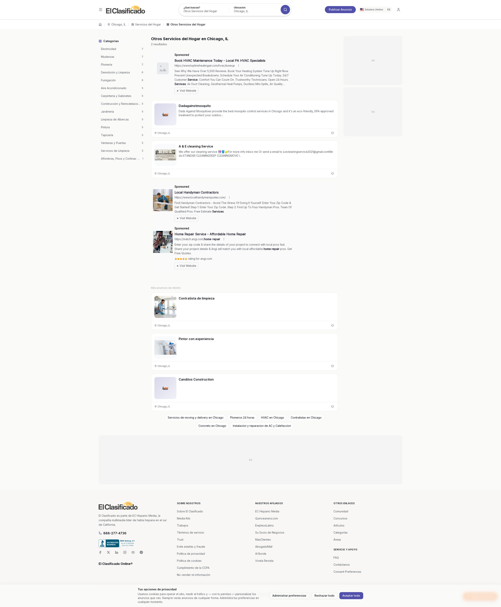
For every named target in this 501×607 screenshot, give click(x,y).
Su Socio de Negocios (269, 532)
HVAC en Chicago (272, 417)
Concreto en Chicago (212, 425)
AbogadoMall (263, 546)
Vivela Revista (264, 560)
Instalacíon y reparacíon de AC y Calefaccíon (262, 425)
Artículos (338, 525)
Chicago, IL (118, 24)
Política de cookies (189, 560)
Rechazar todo (324, 595)
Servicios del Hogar (148, 24)
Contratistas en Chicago (306, 417)
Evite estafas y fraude (191, 546)
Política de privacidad (191, 553)
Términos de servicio (190, 532)
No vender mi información (193, 574)
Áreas (337, 539)
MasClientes (263, 539)
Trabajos (182, 525)
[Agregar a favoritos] (332, 133)
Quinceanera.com (266, 518)
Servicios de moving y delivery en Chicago (195, 417)
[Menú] (101, 10)
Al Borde (260, 553)
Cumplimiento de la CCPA (193, 567)
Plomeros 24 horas (242, 417)
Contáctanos (341, 564)
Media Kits (183, 518)
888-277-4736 (114, 533)
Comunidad (340, 511)
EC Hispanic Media (267, 511)
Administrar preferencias (289, 595)
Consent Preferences (347, 571)
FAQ (336, 557)
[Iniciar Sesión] (398, 10)
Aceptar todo (351, 595)
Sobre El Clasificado (190, 511)
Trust (180, 539)
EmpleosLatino (264, 525)
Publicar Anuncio (340, 9)
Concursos (340, 518)
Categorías (340, 532)
